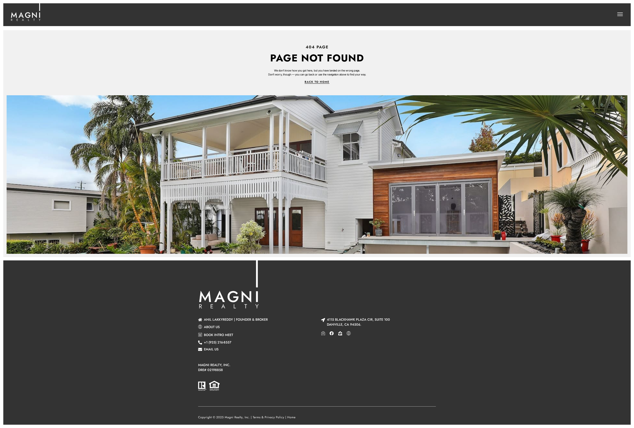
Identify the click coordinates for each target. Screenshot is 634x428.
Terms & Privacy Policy (268, 417)
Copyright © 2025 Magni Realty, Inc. (224, 417)
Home (291, 417)
